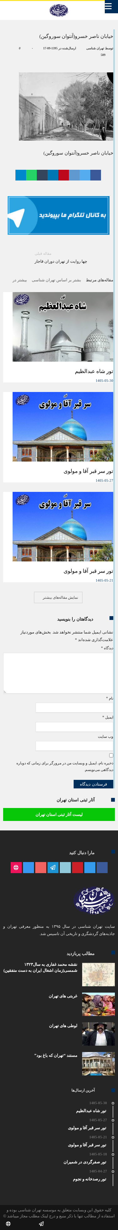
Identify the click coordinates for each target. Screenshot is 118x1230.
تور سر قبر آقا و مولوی (88, 471)
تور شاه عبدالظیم (94, 371)
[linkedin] (53, 175)
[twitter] (85, 175)
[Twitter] (89, 868)
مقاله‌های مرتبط (99, 280)
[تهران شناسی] (59, 4)
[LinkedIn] (65, 868)
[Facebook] (102, 868)
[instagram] (28, 868)
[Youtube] (40, 868)
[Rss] (16, 868)
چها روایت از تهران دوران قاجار (61, 257)
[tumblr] (42, 175)
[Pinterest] (77, 868)
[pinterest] (63, 175)
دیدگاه (107, 648)
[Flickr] (53, 868)
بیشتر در (19, 280)
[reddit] (74, 175)
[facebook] (95, 175)
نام (109, 698)
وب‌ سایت (105, 736)
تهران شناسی (95, 48)
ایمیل (107, 717)
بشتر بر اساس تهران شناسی (56, 280)
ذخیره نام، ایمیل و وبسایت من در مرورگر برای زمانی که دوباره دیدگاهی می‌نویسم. (64, 766)
